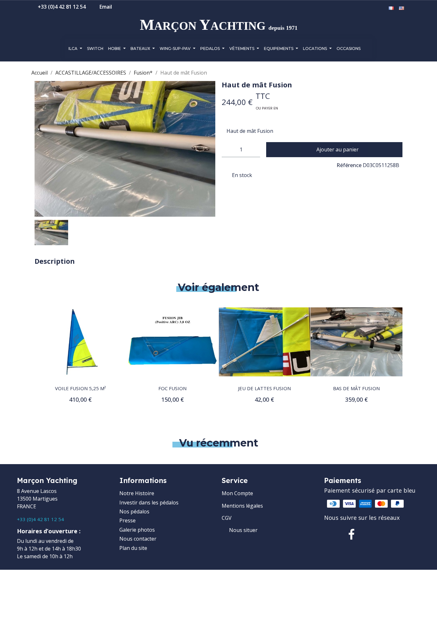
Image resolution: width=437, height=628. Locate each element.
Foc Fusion (145, 388)
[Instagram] (372, 534)
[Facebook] (351, 534)
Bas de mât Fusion (329, 388)
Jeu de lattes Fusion (237, 388)
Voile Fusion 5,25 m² (53, 388)
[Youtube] (392, 534)
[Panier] (381, 8)
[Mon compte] (372, 8)
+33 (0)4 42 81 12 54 (40, 519)
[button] (362, 9)
